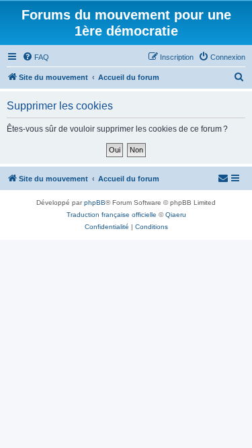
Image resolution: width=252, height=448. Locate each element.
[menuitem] (35, 57)
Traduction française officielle (112, 214)
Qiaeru (175, 214)
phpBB (95, 202)
